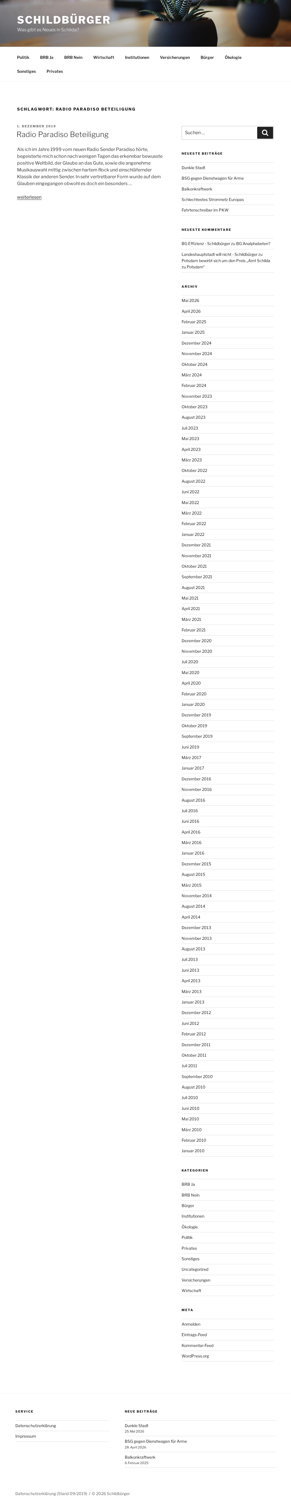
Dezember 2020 (197, 640)
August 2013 (193, 948)
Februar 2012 (194, 1033)
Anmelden (191, 1324)
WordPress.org (195, 1355)
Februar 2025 (194, 321)
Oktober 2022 (194, 470)
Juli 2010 (190, 1097)
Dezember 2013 (196, 927)
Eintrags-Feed (194, 1334)
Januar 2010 (193, 1150)
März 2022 (191, 513)
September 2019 (197, 736)
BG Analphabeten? (253, 243)
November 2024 (197, 353)
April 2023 (191, 449)
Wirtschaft (103, 57)
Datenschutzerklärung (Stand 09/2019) (51, 1493)
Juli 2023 (190, 428)
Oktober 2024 (194, 364)
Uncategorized (195, 1269)
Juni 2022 (190, 491)
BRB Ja (46, 57)
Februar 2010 (194, 1140)
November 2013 (197, 938)
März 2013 (191, 991)
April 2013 (191, 980)
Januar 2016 (193, 853)
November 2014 (197, 895)
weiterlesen (29, 197)
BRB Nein (73, 57)
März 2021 (191, 619)
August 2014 (193, 906)
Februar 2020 (194, 693)
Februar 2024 (194, 385)
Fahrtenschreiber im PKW (205, 210)
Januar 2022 (193, 534)
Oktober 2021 (194, 566)
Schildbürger (64, 20)
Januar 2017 (193, 768)
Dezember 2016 (196, 778)
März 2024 (192, 374)
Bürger (207, 57)
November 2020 (197, 651)
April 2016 (191, 832)
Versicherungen (175, 57)
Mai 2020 (190, 672)
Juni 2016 (190, 821)
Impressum (25, 1436)
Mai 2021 (190, 598)
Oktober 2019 (194, 725)
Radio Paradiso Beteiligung (62, 134)
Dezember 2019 (196, 714)
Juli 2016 (190, 810)
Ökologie (233, 57)
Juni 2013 (190, 970)
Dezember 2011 (196, 1044)
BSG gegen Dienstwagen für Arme (213, 178)
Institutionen (137, 57)
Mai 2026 (190, 300)
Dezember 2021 (196, 544)
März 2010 (192, 1129)
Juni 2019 (190, 747)
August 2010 (193, 1087)
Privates (55, 71)
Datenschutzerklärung (35, 1425)
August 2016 (193, 800)
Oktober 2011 (194, 1055)
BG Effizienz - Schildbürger (206, 243)
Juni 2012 (190, 1023)
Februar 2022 (194, 523)
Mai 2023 (190, 438)
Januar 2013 (193, 1002)
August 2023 (193, 417)
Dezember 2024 (196, 343)
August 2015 (193, 874)
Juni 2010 (190, 1108)
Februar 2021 (194, 629)
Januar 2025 (193, 332)
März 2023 (192, 459)
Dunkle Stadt (193, 167)
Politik (23, 57)
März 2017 (191, 757)
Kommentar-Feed (197, 1345)
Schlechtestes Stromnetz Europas (213, 199)
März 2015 (191, 885)
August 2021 (193, 587)
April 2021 (191, 608)
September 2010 (197, 1076)
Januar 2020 (193, 704)
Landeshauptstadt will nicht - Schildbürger (219, 254)
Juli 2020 (190, 661)
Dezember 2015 (196, 863)
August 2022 (193, 481)
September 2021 (197, 576)
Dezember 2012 (196, 1012)
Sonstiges (26, 71)
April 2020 (191, 683)
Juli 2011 (189, 1065)
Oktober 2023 (194, 406)
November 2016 (197, 789)
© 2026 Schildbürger (111, 1493)
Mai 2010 (190, 1118)
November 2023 (197, 396)
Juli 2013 (190, 959)
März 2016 (191, 842)
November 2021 (196, 555)
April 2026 (191, 311)
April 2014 (191, 917)
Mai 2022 (190, 502)
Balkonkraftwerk (197, 188)
